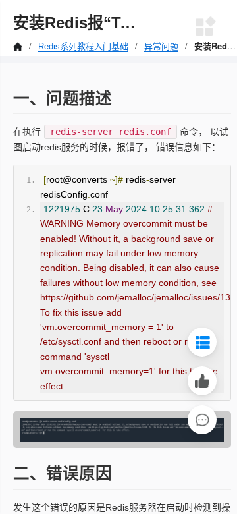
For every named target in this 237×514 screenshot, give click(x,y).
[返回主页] (19, 46)
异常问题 (161, 46)
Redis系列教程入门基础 (83, 46)
